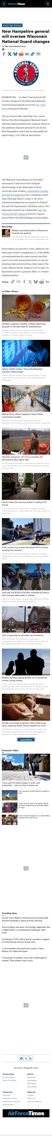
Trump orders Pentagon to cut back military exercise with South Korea (34, 816)
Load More (26, 739)
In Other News (10, 291)
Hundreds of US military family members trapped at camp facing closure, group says (25, 940)
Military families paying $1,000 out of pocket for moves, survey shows (24, 679)
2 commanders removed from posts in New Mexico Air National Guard (23, 950)
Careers (30, 1095)
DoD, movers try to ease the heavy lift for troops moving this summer (25, 549)
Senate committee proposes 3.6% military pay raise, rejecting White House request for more (24, 724)
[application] (26, 767)
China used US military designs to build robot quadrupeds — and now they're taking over (21, 783)
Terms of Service (9, 1080)
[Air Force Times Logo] (16, 4)
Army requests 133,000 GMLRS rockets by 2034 (33, 792)
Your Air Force (12, 25)
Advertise (6, 1095)
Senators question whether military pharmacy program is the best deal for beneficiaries (24, 325)
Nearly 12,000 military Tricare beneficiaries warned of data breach (22, 370)
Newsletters (32, 1080)
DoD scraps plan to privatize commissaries (22, 635)
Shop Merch (32, 1086)
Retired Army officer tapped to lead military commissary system (22, 415)
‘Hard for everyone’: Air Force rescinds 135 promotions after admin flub (22, 458)
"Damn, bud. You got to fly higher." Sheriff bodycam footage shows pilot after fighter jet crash (33, 805)
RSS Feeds (31, 1083)
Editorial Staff (8, 1104)
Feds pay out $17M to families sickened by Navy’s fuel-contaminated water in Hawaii (25, 594)
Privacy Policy (8, 1077)
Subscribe (31, 1077)
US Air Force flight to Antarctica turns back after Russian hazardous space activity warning (25, 919)
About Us (31, 1098)
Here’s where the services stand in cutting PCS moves (24, 503)
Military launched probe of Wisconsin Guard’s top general (30, 232)
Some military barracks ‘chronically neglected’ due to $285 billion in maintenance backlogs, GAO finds (26, 929)
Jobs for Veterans (34, 1101)
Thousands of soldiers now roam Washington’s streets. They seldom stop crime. (24, 959)
